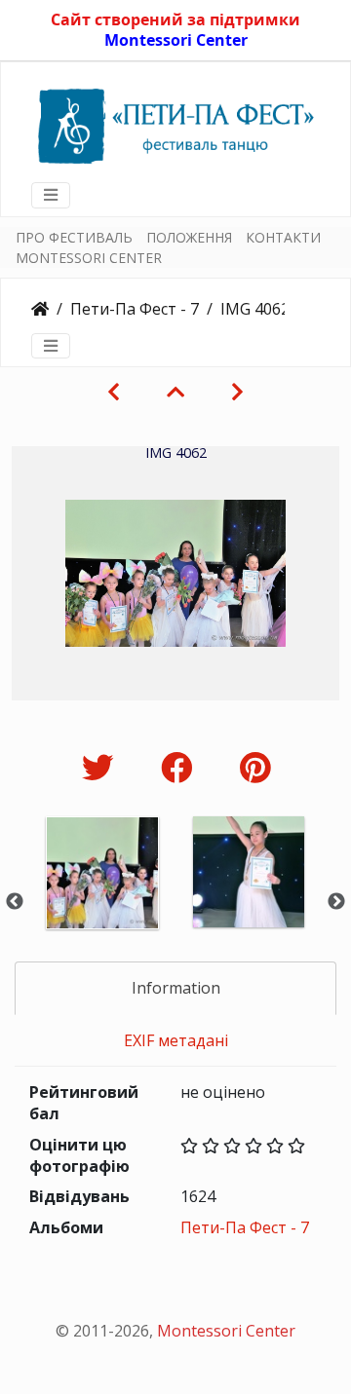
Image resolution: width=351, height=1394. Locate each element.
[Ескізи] (175, 391)
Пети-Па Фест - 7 (134, 309)
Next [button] (336, 902)
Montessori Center (176, 40)
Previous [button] (14, 902)
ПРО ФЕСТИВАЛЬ (74, 237)
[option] (102, 898)
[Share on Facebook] (180, 767)
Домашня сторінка (40, 308)
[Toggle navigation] (50, 194)
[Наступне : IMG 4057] (237, 391)
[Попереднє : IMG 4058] (113, 391)
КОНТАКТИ (283, 237)
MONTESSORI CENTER (89, 257)
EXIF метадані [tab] (176, 1040)
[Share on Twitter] (101, 767)
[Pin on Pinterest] (255, 767)
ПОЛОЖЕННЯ (189, 237)
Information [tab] (176, 987)
